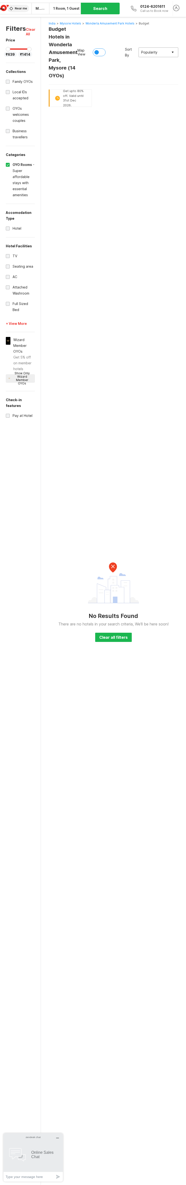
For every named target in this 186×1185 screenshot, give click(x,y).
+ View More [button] (16, 323)
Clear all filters (113, 637)
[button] (30, 31)
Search (100, 8)
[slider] (8, 49)
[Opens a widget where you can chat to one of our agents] (33, 1157)
